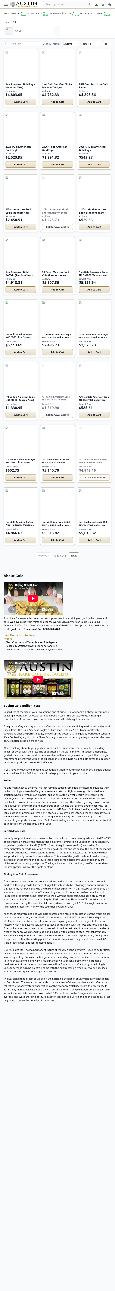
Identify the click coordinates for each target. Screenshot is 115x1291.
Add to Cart (21, 101)
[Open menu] (6, 4)
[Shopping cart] (103, 4)
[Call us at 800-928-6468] (109, 4)
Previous (43, 555)
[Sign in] (96, 4)
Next (74, 555)
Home (6, 22)
